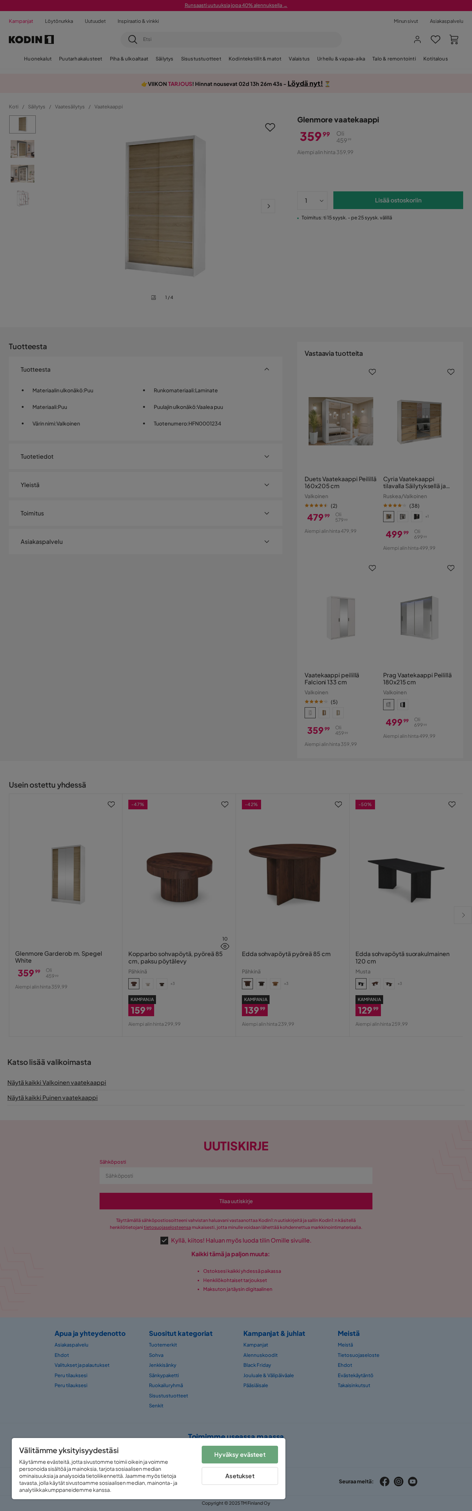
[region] (148, 1468)
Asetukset (239, 1476)
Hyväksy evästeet (240, 1454)
